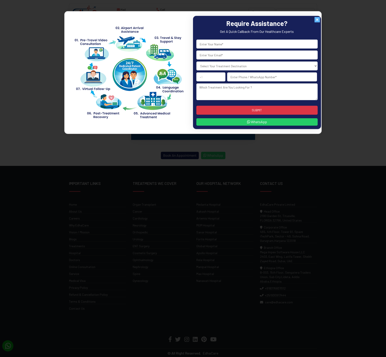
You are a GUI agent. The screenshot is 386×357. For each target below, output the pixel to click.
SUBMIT (257, 110)
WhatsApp (258, 122)
